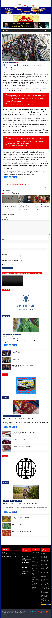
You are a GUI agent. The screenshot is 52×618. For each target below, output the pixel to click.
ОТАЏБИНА (25, 556)
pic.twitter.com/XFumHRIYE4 (14, 101)
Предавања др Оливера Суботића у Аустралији (25, 206)
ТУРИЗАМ (24, 565)
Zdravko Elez (12, 69)
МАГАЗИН (24, 558)
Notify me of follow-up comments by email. (12, 260)
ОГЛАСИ (24, 573)
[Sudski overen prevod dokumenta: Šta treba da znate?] (6, 431)
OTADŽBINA (14, 415)
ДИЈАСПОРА (25, 554)
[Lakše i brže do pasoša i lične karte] (6, 439)
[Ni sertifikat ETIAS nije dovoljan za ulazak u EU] (6, 446)
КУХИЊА (24, 569)
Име (3, 239)
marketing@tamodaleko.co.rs (8, 555)
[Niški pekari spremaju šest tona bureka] (6, 516)
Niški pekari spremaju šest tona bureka (20, 517)
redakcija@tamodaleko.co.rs (8, 553)
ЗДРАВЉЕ (24, 567)
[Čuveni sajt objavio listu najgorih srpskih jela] (6, 531)
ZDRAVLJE (18, 334)
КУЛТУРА (24, 560)
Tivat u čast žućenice (10, 337)
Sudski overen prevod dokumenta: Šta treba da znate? (23, 432)
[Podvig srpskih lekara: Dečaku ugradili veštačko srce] (6, 357)
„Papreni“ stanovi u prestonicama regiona (16, 184)
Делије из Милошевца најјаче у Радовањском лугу (42, 206)
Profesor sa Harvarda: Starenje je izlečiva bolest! (22, 365)
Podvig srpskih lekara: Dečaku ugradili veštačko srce (23, 358)
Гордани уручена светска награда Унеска (21, 351)
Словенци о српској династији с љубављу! (9, 205)
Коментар (5, 219)
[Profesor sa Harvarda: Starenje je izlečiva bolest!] (6, 364)
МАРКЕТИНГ (25, 571)
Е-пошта (4, 247)
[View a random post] (48, 30)
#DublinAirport (11, 143)
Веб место (4, 254)
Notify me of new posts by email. (10, 264)
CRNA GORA (6, 500)
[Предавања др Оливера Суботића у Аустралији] (26, 196)
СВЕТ (17, 62)
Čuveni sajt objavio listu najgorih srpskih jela (21, 531)
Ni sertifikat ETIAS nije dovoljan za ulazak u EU (22, 446)
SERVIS (13, 62)
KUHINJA (5, 334)
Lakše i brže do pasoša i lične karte (19, 439)
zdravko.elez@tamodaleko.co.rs (9, 556)
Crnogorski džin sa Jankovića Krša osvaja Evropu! (20, 503)
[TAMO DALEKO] (3, 30)
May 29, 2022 (30, 104)
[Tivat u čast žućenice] (26, 319)
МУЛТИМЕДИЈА (25, 562)
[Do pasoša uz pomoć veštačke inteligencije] (26, 400)
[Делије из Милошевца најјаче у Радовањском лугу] (42, 196)
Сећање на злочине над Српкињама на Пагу (34, 188)
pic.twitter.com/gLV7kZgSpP (23, 143)
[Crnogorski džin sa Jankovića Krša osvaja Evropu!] (26, 485)
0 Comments (26, 69)
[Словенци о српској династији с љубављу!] (10, 196)
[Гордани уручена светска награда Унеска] (6, 350)
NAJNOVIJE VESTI (7, 62)
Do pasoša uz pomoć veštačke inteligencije (18, 418)
